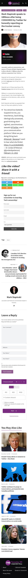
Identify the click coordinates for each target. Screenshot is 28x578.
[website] (14, 305)
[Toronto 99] (14, 3)
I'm (4, 222)
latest (8, 240)
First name (6, 204)
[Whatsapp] (18, 185)
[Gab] (7, 185)
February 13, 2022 (11, 153)
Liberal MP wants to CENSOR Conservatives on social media (11, 520)
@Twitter (14, 127)
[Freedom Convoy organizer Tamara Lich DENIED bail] (14, 534)
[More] (7, 188)
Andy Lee (9, 81)
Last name (6, 210)
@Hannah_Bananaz (11, 139)
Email (5, 216)
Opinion (19, 10)
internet (3, 99)
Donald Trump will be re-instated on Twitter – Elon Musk (13, 458)
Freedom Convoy (6, 89)
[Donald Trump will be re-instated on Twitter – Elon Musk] (14, 442)
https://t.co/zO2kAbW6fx (13, 145)
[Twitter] (7, 182)
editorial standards (12, 161)
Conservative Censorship (8, 10)
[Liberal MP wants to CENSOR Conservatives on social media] (14, 504)
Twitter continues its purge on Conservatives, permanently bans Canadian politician (12, 489)
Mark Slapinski (8, 30)
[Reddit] (18, 182)
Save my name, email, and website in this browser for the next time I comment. (13, 366)
